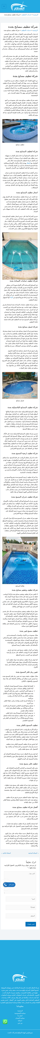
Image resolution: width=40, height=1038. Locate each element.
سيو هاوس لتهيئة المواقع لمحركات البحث (20, 1032)
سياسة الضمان (20, 1018)
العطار (28, 163)
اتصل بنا (20, 1015)
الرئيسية (20, 1011)
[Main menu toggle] (4, 6)
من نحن (20, 1023)
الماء (11, 297)
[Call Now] (5, 884)
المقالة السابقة (33, 853)
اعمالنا (20, 1020)
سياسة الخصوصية (20, 1013)
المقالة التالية (6, 853)
